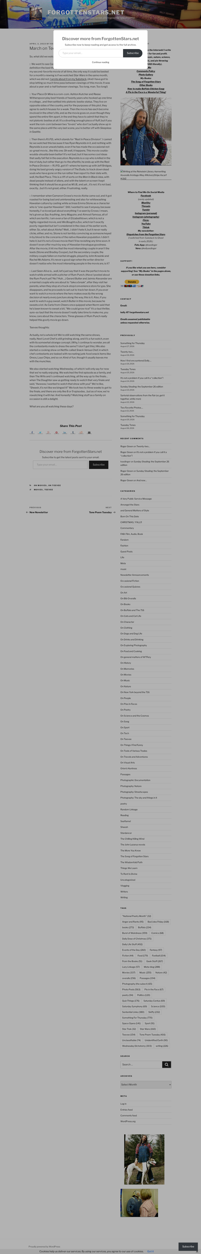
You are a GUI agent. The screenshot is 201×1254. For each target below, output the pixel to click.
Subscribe (133, 53)
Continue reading (100, 62)
